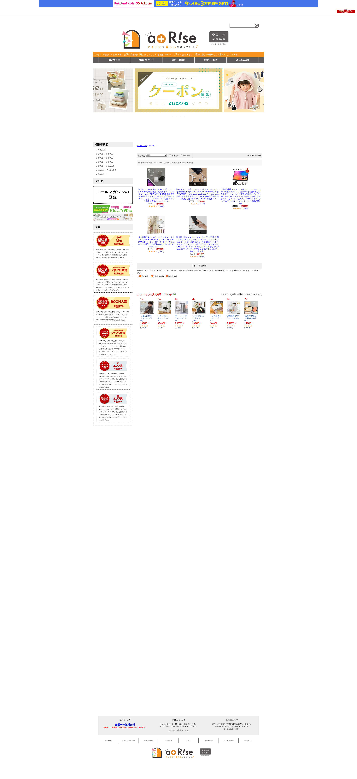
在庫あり (175, 156)
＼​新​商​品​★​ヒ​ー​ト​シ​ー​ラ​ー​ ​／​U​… (216, 318)
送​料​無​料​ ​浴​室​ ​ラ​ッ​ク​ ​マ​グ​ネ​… (233, 318)
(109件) (161, 251)
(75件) (202, 204)
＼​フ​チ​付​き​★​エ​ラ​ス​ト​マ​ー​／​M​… (198, 318)
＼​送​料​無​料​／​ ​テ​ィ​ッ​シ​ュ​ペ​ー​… (164, 318)
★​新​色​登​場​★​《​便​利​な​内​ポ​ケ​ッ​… (250, 318)
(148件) (161, 206)
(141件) (202, 256)
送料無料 (186, 156)
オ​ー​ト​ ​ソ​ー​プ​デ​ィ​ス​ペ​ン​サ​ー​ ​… (181, 318)
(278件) (245, 209)
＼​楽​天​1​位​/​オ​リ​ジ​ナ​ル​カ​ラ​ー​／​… (146, 318)
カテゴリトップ (142, 146)
